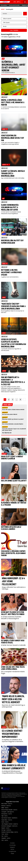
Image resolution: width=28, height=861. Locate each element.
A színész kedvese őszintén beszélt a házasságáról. (11, 617)
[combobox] (12, 19)
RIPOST (3, 9)
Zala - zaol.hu (4, 840)
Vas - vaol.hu (4, 836)
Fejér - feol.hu (4, 815)
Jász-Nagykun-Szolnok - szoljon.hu (9, 824)
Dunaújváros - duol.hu (6, 813)
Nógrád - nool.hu (5, 828)
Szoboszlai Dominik (14, 5)
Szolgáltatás (12, 851)
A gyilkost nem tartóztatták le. (10, 277)
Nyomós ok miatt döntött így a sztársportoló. (13, 706)
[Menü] (25, 2)
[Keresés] (22, 2)
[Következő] (24, 399)
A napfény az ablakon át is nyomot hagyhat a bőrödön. (12, 740)
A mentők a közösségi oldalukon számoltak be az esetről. (13, 108)
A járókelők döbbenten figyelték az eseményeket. (11, 349)
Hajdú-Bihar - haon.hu (6, 820)
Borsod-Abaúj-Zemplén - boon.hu (9, 809)
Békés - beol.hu (4, 807)
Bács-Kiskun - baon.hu (6, 803)
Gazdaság (12, 845)
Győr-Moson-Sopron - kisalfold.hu (9, 817)
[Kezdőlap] (5, 2)
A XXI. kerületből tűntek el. (8, 72)
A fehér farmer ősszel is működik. (13, 645)
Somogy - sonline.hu (6, 830)
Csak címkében (14, 30)
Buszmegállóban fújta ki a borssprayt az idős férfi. (12, 311)
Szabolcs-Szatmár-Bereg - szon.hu (9, 832)
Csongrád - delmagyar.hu (7, 811)
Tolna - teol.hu (4, 834)
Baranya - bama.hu (6, 805)
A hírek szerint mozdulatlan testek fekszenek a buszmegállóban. (11, 212)
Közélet (12, 843)
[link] (3, 93)
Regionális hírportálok (12, 801)
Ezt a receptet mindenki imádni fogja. (13, 672)
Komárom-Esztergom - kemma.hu (9, 826)
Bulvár (13, 849)
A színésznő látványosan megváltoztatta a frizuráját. (12, 772)
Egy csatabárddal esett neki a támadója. (12, 178)
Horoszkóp (4, 5)
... (16, 399)
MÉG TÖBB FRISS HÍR (6, 433)
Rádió (12, 853)
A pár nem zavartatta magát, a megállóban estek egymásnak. (10, 143)
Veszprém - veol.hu (5, 838)
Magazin (12, 847)
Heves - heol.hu (5, 822)
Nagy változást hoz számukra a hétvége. (13, 588)
